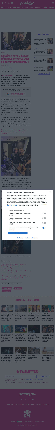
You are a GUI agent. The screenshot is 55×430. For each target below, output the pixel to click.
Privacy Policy (35, 237)
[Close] (50, 192)
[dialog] (27, 215)
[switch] (44, 213)
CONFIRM (17, 232)
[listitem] (27, 210)
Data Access (27, 237)
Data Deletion (20, 237)
